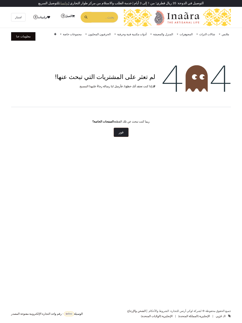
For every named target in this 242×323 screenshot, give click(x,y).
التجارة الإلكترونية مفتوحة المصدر (30, 313)
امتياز (18, 17)
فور (121, 132)
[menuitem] (224, 34)
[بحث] (86, 17)
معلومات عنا (23, 36)
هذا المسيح (86, 86)
